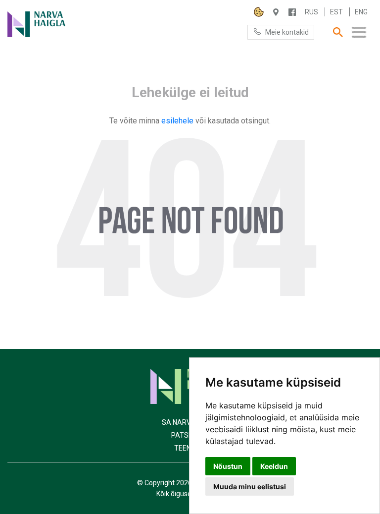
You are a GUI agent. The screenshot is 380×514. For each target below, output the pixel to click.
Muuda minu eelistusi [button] (249, 486)
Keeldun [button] (274, 466)
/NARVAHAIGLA (292, 12)
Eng (361, 12)
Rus (311, 12)
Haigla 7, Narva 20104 (276, 12)
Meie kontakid (287, 32)
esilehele (178, 120)
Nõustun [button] (227, 466)
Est (336, 12)
